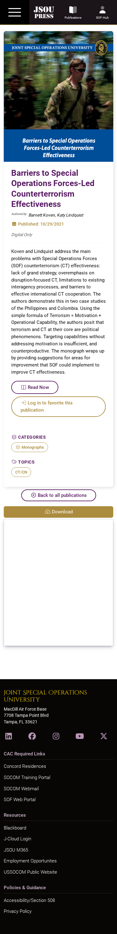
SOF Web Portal (20, 799)
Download (62, 512)
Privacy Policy (18, 911)
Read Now (38, 387)
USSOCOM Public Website (30, 872)
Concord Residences (25, 766)
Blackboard (15, 828)
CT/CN (21, 472)
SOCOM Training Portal (27, 777)
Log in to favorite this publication (47, 406)
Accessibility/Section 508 (29, 900)
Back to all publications (62, 495)
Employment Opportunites (30, 861)
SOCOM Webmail (21, 789)
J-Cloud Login (17, 839)
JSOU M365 (16, 850)
